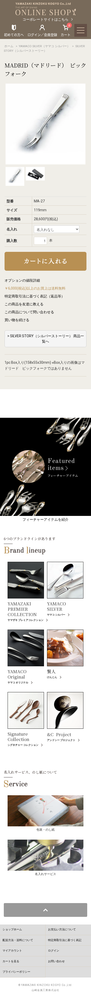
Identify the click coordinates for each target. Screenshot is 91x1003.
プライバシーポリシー (16, 971)
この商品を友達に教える (24, 304)
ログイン (53, 950)
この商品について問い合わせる (29, 312)
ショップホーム (12, 929)
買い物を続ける (17, 320)
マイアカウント (12, 950)
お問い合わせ (56, 961)
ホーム (8, 46)
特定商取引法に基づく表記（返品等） (35, 296)
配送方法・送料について (18, 940)
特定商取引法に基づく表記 (64, 940)
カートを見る (11, 961)
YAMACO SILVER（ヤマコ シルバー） (44, 46)
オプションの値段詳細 (22, 280)
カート (66, 30)
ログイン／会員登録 (42, 34)
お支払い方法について (62, 929)
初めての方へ (14, 34)
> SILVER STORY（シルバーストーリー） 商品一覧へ (45, 338)
